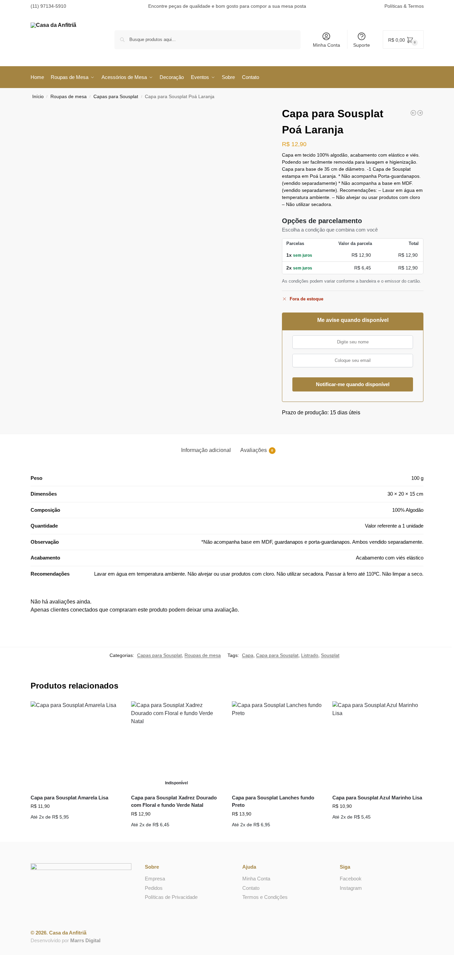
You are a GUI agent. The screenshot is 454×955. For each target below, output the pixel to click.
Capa (247, 655)
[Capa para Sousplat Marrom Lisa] (413, 113)
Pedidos (154, 888)
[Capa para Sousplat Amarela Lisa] (76, 745)
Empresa (155, 878)
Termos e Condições (265, 897)
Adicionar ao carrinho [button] (75, 827)
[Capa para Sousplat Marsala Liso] (420, 113)
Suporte (361, 45)
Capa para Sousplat (277, 655)
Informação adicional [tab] (206, 450)
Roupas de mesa (68, 96)
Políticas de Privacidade (171, 897)
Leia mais (176, 835)
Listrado (309, 655)
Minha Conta (326, 45)
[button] (403, 39)
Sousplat (330, 655)
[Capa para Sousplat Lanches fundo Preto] (277, 745)
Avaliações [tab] (256, 450)
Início (38, 96)
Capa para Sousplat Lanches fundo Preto (273, 801)
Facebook (351, 878)
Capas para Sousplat (115, 96)
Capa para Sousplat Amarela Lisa (69, 797)
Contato (250, 888)
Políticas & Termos (404, 6)
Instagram (351, 888)
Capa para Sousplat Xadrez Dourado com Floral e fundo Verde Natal (174, 801)
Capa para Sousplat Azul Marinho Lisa (377, 797)
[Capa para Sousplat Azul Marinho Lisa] (377, 745)
